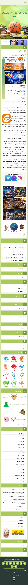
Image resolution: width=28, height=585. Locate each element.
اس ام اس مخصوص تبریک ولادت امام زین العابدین (15, 257)
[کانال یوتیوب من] (15, 566)
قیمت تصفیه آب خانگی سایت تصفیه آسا (17, 489)
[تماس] (10, 563)
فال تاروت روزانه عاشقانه (19, 475)
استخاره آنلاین (21, 269)
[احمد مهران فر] (22, 43)
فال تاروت (22, 481)
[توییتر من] (7, 563)
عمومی (18, 235)
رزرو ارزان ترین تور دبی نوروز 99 (18, 499)
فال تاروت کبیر (21, 436)
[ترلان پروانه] (14, 43)
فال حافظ (22, 518)
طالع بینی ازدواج (21, 308)
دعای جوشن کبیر (21, 317)
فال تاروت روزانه (21, 433)
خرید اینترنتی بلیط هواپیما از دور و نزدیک (17, 509)
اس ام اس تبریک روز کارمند (19, 245)
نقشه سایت (9, 575)
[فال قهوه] (20, 204)
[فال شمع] (8, 204)
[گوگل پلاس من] (3, 563)
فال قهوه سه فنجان (20, 288)
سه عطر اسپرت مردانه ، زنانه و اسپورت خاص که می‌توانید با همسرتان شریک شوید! (14, 493)
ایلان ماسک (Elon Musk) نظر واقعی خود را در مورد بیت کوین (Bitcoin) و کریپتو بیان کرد (14, 502)
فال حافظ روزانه (21, 520)
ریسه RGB (22, 345)
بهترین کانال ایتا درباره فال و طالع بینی (14, 14)
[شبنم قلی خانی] (6, 43)
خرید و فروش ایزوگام (20, 506)
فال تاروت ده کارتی (20, 470)
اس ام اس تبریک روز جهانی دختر (18, 252)
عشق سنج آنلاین (21, 337)
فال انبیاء (22, 277)
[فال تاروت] (20, 192)
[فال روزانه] (8, 192)
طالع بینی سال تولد (21, 424)
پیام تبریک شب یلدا (20, 526)
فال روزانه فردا (21, 554)
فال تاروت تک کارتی (20, 453)
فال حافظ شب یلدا (21, 523)
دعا (23, 320)
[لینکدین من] (12, 566)
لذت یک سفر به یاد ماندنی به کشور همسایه (16, 496)
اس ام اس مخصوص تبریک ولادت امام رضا (16, 260)
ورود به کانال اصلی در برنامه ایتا (14, 138)
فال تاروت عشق (21, 472)
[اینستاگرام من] (14, 563)
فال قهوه (22, 286)
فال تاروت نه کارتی (21, 467)
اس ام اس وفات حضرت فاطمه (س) (18, 254)
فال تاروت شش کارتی (20, 464)
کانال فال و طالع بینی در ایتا (15, 47)
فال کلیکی (22, 328)
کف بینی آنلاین (21, 300)
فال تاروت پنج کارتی (20, 461)
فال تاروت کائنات (21, 441)
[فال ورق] (8, 215)
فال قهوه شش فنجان (20, 291)
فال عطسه (22, 545)
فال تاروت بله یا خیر (20, 478)
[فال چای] (20, 215)
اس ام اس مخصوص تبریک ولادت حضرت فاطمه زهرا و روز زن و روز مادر (14, 248)
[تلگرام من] (21, 563)
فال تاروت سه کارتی (20, 455)
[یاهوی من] (24, 563)
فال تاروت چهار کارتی (20, 458)
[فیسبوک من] (17, 563)
